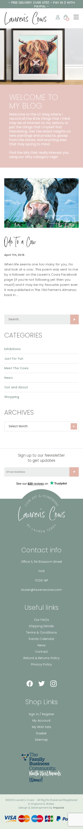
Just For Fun (13, 358)
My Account (41, 720)
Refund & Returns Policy (41, 658)
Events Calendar (41, 639)
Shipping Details (41, 626)
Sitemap (41, 740)
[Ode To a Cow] (41, 203)
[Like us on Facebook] (29, 683)
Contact (41, 652)
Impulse (58, 807)
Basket (41, 733)
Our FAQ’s (41, 620)
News (8, 378)
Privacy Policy (41, 664)
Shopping (11, 397)
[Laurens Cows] (41, 513)
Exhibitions (12, 349)
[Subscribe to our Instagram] (53, 683)
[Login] (57, 17)
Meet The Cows (16, 368)
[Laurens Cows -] (25, 18)
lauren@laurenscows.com (41, 590)
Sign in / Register (41, 714)
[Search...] (74, 319)
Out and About (16, 387)
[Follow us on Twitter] (41, 683)
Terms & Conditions (41, 632)
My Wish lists (41, 727)
